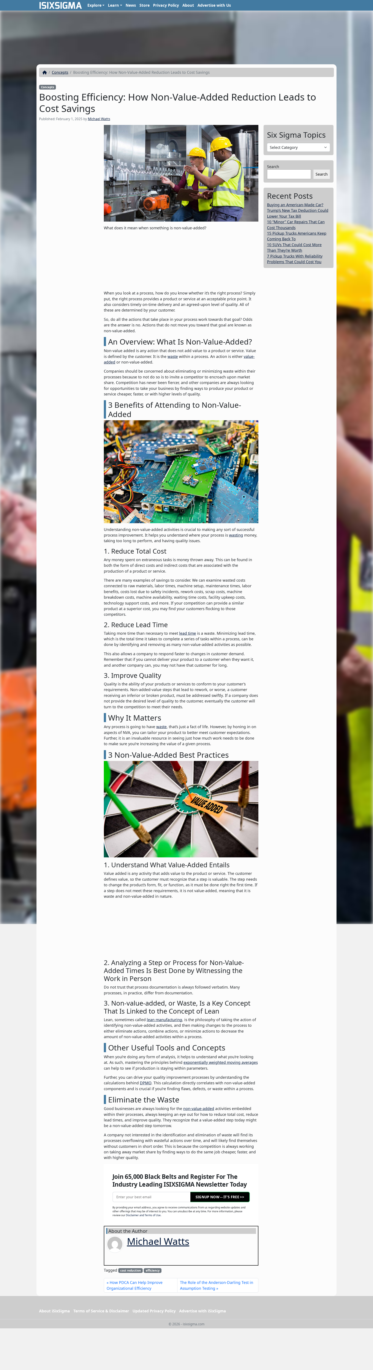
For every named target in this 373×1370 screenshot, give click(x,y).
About (188, 5)
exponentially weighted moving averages (220, 1062)
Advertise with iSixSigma (202, 1310)
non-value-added (198, 1108)
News (131, 5)
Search (273, 166)
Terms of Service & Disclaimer (101, 1310)
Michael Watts (99, 119)
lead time (187, 633)
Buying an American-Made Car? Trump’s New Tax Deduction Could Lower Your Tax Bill (297, 210)
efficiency (153, 1270)
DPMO (145, 1082)
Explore (94, 5)
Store (144, 5)
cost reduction (130, 1270)
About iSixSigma (54, 1310)
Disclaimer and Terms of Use (143, 1215)
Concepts (60, 72)
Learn (113, 5)
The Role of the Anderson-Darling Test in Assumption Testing (216, 1285)
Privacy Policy (166, 5)
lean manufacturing (164, 1019)
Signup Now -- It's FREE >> (220, 1197)
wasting (236, 535)
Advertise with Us (214, 5)
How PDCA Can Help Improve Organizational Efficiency (135, 1285)
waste (173, 356)
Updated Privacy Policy (154, 1310)
